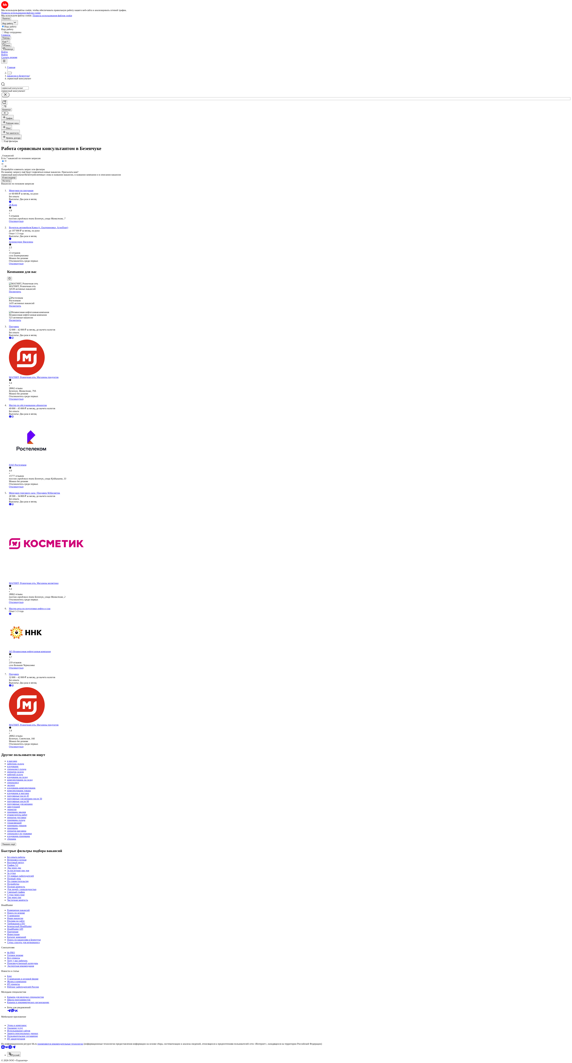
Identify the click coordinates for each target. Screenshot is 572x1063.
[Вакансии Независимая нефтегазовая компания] (289, 633)
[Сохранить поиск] (4, 102)
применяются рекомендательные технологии (60, 1044)
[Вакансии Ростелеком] (289, 441)
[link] (6, 45)
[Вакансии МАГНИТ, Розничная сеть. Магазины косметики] (289, 544)
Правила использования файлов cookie (52, 15)
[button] (4, 52)
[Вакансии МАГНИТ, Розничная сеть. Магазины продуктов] (289, 358)
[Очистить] (5, 94)
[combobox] (15, 88)
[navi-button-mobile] (4, 61)
